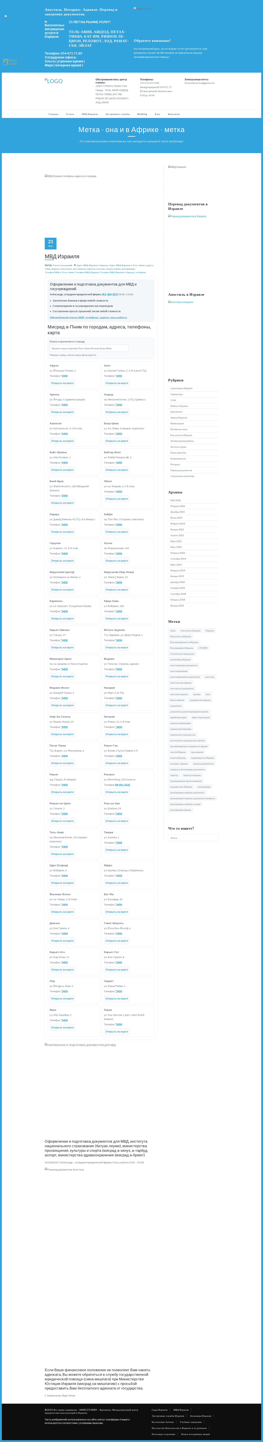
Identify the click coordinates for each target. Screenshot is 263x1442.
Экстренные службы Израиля (168, 1415)
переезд (174, 775)
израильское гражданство (182, 734)
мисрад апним (113, 269)
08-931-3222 (122, 784)
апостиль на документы (182, 688)
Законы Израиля (178, 417)
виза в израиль (177, 700)
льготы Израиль (178, 752)
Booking (142, 114)
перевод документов (203, 763)
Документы (176, 411)
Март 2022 (176, 541)
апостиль (209, 676)
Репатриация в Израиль (181, 648)
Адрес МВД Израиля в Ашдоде (92, 265)
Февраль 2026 (177, 506)
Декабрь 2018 (177, 582)
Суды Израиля (160, 1409)
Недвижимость (178, 458)
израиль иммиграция (180, 723)
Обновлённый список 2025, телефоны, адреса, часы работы (88, 317)
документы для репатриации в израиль (189, 711)
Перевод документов (181, 470)
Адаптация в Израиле (181, 388)
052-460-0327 (110, 294)
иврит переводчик (201, 717)
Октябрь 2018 (177, 587)
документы (66, 269)
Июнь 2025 (176, 517)
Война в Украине (179, 405)
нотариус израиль (179, 763)
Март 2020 (176, 546)
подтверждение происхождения (186, 781)
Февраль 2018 (177, 599)
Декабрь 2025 (177, 511)
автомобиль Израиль (180, 659)
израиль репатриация (180, 728)
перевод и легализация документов (187, 769)
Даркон (55, 269)
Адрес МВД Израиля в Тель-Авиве (127, 265)
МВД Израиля (90, 114)
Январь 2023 (177, 529)
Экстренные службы (117, 114)
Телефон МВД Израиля (87, 272)
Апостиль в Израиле (190, 630)
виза (208, 694)
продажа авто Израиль (181, 786)
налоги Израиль (178, 757)
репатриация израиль (180, 809)
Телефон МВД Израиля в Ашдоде (117, 272)
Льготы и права (178, 446)
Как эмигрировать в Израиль (184, 642)
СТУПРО (203, 648)
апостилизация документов (183, 665)
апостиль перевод (179, 694)
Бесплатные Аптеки (163, 1422)
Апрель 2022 (177, 535)
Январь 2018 (177, 605)
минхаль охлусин (96, 269)
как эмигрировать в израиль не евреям (189, 746)
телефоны (141, 272)
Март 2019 (176, 564)
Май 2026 (175, 500)
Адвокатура (176, 394)
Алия (47, 269)
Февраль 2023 (177, 523)
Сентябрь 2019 (178, 558)
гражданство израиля (200, 700)
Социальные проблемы (182, 476)
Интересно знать (179, 429)
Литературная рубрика (182, 440)
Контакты (174, 114)
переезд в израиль (192, 775)
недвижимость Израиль (202, 757)
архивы (196, 694)
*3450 (64, 375)
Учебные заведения (191, 1422)
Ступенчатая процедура (182, 653)
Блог (157, 114)
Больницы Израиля (200, 1415)
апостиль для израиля (180, 682)
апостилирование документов (185, 676)
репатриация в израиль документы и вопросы (192, 798)
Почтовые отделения (163, 1434)
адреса (149, 265)
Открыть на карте (62, 383)
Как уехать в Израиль (181, 435)
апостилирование (179, 671)
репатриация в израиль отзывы (185, 804)
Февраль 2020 (177, 552)
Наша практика (178, 452)
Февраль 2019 (177, 570)
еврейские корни (178, 717)
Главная (53, 114)
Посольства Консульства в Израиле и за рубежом (179, 1428)
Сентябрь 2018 (178, 593)
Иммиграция (177, 423)
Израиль (210, 630)
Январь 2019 (177, 576)
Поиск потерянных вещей (195, 1434)
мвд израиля (79, 269)
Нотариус (175, 464)
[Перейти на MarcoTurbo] (10, 62)
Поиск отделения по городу (67, 341)
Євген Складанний (62, 265)
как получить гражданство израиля (187, 740)
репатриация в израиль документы (187, 792)
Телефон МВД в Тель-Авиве (59, 272)
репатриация (128, 269)
